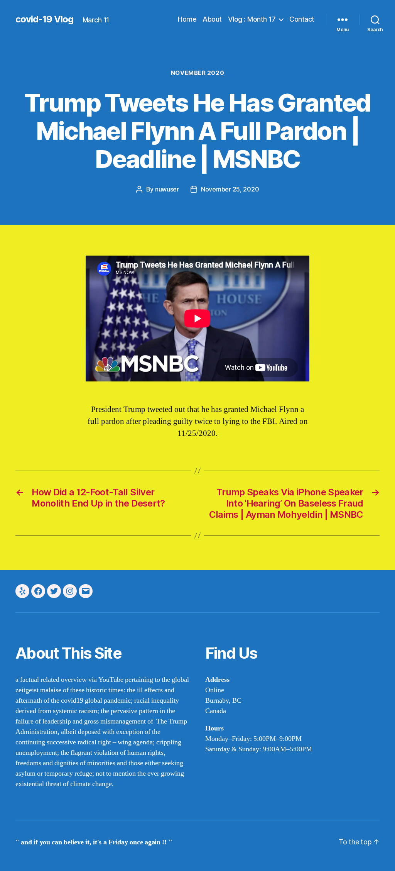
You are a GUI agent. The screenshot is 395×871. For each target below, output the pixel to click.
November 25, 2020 (230, 189)
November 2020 (197, 72)
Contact (301, 19)
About (212, 19)
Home (187, 19)
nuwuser (167, 189)
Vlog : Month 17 (252, 19)
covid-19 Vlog (44, 19)
